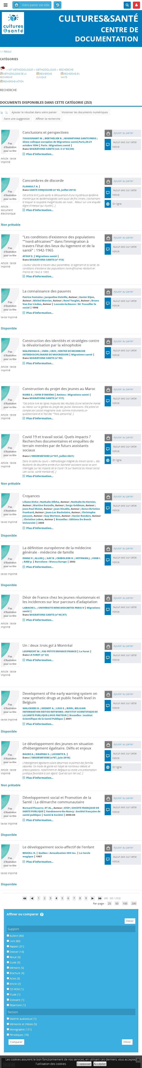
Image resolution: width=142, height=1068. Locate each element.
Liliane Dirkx (30, 501)
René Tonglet (71, 300)
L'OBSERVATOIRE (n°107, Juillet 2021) (51, 456)
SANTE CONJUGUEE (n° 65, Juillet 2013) (52, 190)
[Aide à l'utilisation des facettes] (41, 914)
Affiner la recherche (48, 118)
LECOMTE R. (59, 754)
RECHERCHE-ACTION (13, 81)
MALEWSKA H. (31, 351)
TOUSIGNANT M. (33, 138)
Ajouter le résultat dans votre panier (34, 112)
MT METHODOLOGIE (21, 69)
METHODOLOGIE (46, 69)
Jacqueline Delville (56, 297)
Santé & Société (53, 814)
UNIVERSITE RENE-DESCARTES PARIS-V (61, 607)
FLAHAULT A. (30, 186)
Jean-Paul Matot (32, 508)
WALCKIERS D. (31, 708)
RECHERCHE (66, 69)
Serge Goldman (75, 505)
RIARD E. (28, 394)
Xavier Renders (81, 515)
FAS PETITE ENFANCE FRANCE (59, 651)
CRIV (53, 351)
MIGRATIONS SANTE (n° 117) (46, 398)
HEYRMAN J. (83, 558)
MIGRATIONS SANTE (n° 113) (46, 259)
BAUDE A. (28, 754)
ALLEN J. (40, 558)
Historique (57, 5)
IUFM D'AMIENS (44, 394)
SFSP (67, 807)
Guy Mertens (52, 515)
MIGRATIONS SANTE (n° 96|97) (48, 614)
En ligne (117, 203)
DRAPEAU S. (43, 754)
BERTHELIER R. (53, 138)
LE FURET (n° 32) (39, 654)
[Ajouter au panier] (108, 133)
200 (134, 903)
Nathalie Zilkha (49, 501)
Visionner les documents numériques (85, 112)
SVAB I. (96, 558)
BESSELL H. (29, 853)
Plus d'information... (39, 154)
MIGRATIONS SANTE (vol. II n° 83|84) (51, 148)
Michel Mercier (42, 300)
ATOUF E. (28, 256)
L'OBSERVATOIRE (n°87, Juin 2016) (49, 757)
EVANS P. (28, 558)
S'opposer (84, 1064)
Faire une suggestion (17, 118)
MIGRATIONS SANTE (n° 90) (45, 358)
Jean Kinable (62, 508)
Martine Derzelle (43, 505)
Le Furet (84, 651)
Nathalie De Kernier (83, 501)
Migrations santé (46, 256)
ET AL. (48, 807)
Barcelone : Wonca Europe (51, 561)
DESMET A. (47, 708)
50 (116, 903)
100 (125, 903)
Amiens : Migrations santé (73, 394)
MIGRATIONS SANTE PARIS (80, 138)
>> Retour (5, 51)
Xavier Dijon (86, 297)
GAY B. (51, 558)
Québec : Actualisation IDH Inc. (57, 853)
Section (13, 1012)
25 (109, 903)
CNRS (45, 351)
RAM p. (28, 561)
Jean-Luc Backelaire (58, 512)
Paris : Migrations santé (55, 145)
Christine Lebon (33, 519)
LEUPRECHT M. (31, 651)
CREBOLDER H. (65, 558)
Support (13, 929)
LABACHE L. (29, 607)
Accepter (100, 1064)
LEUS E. (60, 708)
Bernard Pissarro (33, 807)
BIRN (70, 708)
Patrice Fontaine (33, 297)
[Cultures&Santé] (23, 23)
